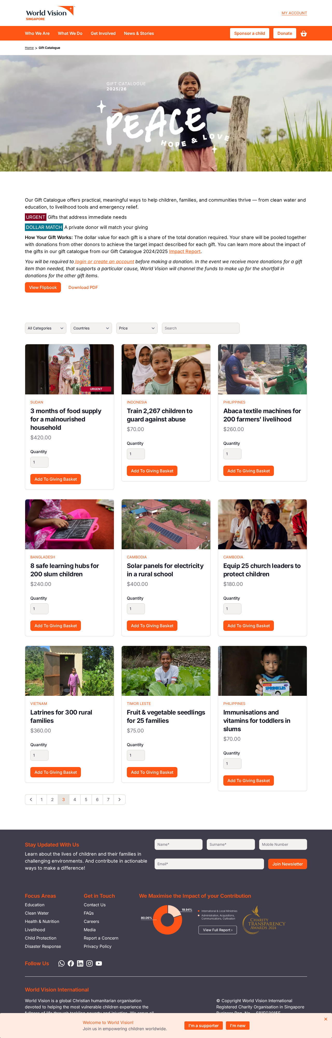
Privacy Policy (98, 946)
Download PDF (83, 287)
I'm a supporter (204, 1025)
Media (90, 929)
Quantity (38, 451)
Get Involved (103, 33)
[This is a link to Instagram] (88, 963)
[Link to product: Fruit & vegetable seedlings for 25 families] (166, 671)
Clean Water (37, 913)
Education (34, 904)
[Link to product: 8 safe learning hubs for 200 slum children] (69, 524)
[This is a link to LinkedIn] (78, 963)
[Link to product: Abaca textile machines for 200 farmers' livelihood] (262, 369)
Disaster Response (43, 946)
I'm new (237, 1025)
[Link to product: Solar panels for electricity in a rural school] (166, 524)
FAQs (89, 913)
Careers (91, 921)
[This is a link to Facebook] (69, 963)
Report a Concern (101, 938)
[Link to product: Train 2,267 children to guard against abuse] (166, 369)
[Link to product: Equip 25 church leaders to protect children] (262, 524)
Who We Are (37, 33)
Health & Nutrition (42, 921)
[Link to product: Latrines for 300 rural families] (69, 671)
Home (29, 48)
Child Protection (40, 938)
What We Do (70, 33)
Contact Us (95, 904)
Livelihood (35, 929)
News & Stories (139, 33)
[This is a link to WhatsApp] (60, 963)
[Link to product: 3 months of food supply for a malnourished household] (69, 369)
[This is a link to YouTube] (97, 963)
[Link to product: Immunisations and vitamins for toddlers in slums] (262, 671)
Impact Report (184, 251)
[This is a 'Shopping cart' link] (303, 33)
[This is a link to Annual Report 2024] (264, 920)
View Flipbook (43, 287)
